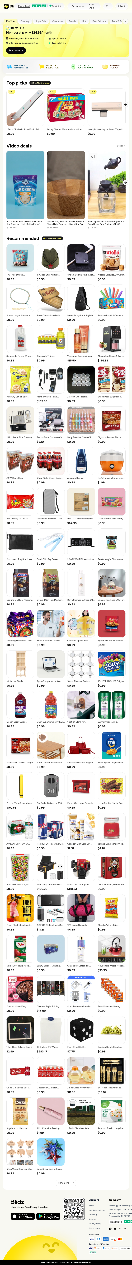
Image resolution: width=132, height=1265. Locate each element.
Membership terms (97, 1210)
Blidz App (91, 6)
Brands (72, 21)
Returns (92, 1219)
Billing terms (94, 1228)
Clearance (57, 21)
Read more (14, 50)
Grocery (25, 21)
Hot (84, 21)
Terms (91, 1206)
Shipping (93, 1215)
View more (63, 1182)
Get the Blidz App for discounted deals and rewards (66, 1262)
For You (10, 21)
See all (120, 145)
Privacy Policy (95, 1224)
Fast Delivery (99, 21)
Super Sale (41, 21)
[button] (25, 112)
